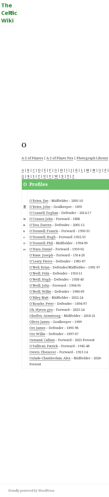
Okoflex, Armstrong (45, 315)
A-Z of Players (32, 158)
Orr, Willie (37, 334)
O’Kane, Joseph (41, 255)
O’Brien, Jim (38, 200)
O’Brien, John (39, 206)
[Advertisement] (54, 79)
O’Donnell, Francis (43, 231)
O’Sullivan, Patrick (43, 346)
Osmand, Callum (42, 340)
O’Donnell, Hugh (42, 237)
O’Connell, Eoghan (43, 212)
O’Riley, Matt (38, 297)
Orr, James (37, 327)
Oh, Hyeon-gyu (41, 309)
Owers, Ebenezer (42, 352)
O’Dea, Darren (40, 225)
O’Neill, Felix (39, 273)
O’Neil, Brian (39, 267)
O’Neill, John (39, 285)
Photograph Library (92, 158)
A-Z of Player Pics (59, 158)
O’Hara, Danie (40, 249)
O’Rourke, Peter (41, 303)
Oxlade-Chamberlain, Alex (49, 358)
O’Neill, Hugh (40, 279)
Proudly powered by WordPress (31, 490)
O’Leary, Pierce (40, 261)
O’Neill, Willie (40, 291)
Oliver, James (39, 321)
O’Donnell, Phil (41, 243)
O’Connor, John (41, 218)
